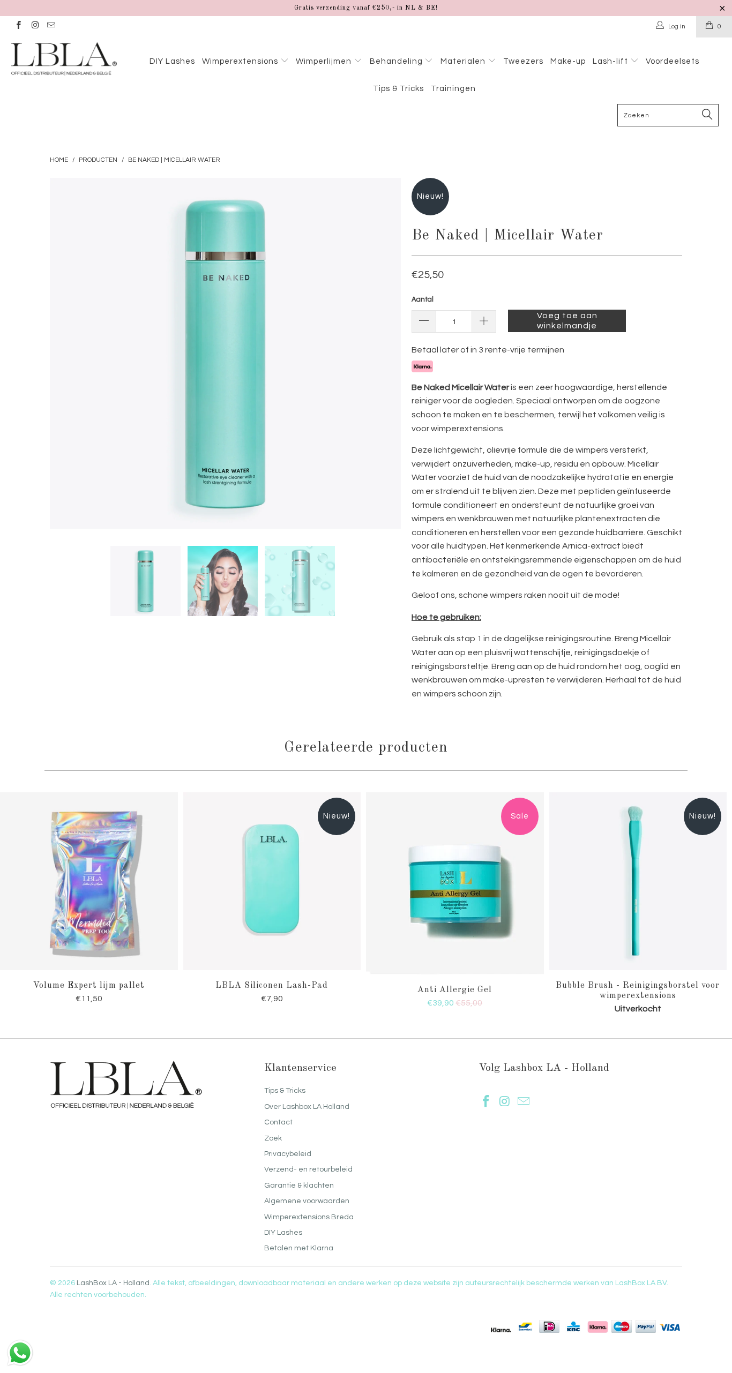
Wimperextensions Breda (309, 1217)
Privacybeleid (287, 1154)
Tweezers (523, 61)
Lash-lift (611, 61)
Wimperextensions (241, 61)
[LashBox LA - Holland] (64, 58)
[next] (382, 353)
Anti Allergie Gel (455, 883)
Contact (278, 1122)
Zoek (273, 1138)
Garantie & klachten (299, 1185)
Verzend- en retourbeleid (308, 1169)
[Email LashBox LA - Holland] (50, 26)
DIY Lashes (172, 61)
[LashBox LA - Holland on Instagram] (34, 26)
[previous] (68, 353)
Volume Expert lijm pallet (89, 881)
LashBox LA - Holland (113, 1283)
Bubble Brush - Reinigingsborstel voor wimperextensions (638, 881)
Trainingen (453, 89)
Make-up (568, 61)
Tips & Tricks (398, 89)
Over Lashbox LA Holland (306, 1107)
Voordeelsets (672, 61)
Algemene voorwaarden (306, 1201)
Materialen (464, 61)
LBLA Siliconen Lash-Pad (272, 881)
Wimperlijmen (325, 61)
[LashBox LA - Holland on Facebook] (18, 26)
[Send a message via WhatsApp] (20, 1353)
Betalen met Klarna (298, 1248)
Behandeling (397, 61)
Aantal (423, 299)
